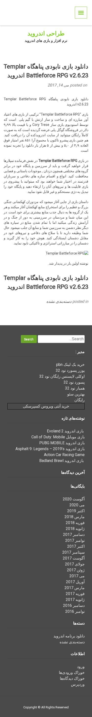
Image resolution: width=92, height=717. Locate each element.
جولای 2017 (75, 564)
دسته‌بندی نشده (58, 301)
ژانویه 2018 (75, 528)
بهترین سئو (76, 394)
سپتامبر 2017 (73, 552)
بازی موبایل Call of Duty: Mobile (58, 437)
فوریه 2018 (75, 522)
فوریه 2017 (75, 593)
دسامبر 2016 (74, 605)
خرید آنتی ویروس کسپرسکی (46, 406)
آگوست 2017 (74, 558)
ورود (81, 666)
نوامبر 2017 (75, 540)
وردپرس (78, 684)
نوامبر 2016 (75, 611)
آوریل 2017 (75, 582)
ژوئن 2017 (76, 570)
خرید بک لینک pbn (70, 364)
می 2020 (77, 505)
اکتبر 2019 (76, 511)
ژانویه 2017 (75, 599)
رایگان (79, 400)
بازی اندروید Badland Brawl (62, 460)
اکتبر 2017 (76, 546)
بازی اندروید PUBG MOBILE (62, 443)
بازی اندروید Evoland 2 (66, 431)
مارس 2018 (75, 516)
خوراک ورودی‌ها (72, 672)
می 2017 (77, 576)
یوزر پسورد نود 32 (70, 370)
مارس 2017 (75, 587)
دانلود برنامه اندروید (69, 636)
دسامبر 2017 (74, 534)
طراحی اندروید (46, 33)
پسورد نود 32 (74, 382)
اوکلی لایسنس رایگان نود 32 (62, 376)
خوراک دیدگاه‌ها (72, 678)
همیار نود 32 (75, 388)
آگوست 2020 (74, 499)
